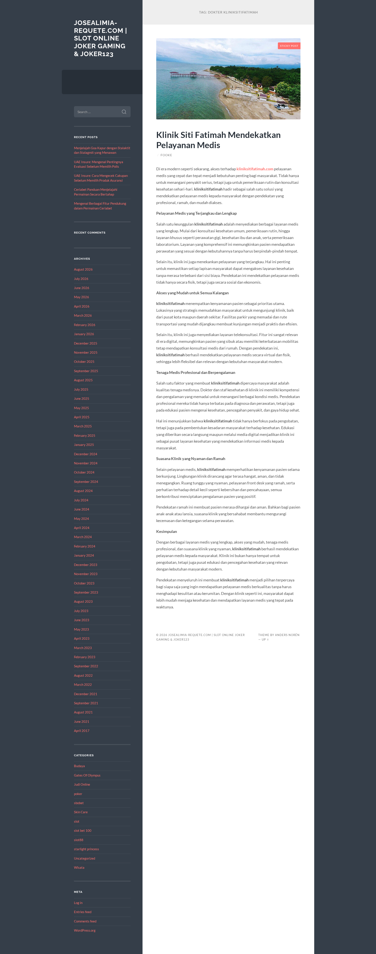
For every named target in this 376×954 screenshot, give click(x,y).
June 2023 (81, 620)
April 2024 (81, 528)
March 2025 (83, 426)
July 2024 (81, 500)
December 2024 (85, 454)
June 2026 (81, 288)
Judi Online (82, 784)
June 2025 (81, 398)
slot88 (78, 840)
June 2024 (81, 509)
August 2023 (83, 601)
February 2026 (84, 325)
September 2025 (86, 371)
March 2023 (83, 648)
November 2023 (85, 574)
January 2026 (84, 334)
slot (76, 821)
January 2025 (84, 445)
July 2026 (81, 279)
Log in (78, 903)
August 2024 (83, 491)
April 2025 (81, 417)
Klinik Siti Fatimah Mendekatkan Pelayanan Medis (218, 139)
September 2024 (86, 482)
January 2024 (84, 555)
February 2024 (84, 546)
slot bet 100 (82, 830)
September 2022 (86, 666)
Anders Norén (287, 635)
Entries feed (82, 912)
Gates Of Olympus (87, 775)
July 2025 (81, 389)
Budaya (79, 766)
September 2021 (86, 703)
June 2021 (81, 721)
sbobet (79, 803)
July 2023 (81, 611)
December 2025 (85, 343)
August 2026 (83, 269)
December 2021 (85, 694)
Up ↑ (265, 639)
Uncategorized (84, 858)
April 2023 (81, 638)
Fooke (166, 155)
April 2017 (81, 731)
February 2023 (84, 657)
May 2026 (81, 297)
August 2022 (83, 675)
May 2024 (81, 519)
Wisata (79, 867)
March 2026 (83, 315)
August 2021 (83, 712)
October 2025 (84, 361)
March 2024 (83, 537)
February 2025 (84, 435)
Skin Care (81, 812)
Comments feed (85, 921)
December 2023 (85, 565)
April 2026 (81, 306)
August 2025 (83, 380)
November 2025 (85, 352)
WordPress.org (85, 930)
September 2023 (86, 592)
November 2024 (85, 463)
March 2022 (83, 684)
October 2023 (84, 583)
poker (78, 794)
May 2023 (81, 629)
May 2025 (81, 408)
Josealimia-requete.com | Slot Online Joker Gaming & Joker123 (100, 38)
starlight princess (86, 849)
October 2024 (84, 472)
